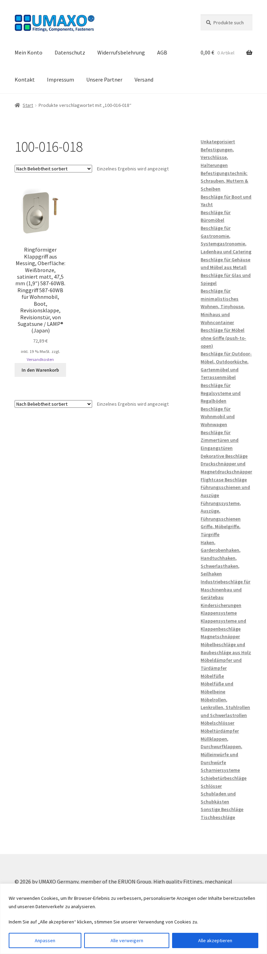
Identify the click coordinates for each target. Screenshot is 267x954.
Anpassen (45, 940)
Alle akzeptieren (215, 940)
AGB (162, 52)
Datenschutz (70, 52)
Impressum (60, 79)
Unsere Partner (104, 79)
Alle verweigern (127, 940)
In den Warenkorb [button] (40, 370)
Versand (144, 79)
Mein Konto (28, 52)
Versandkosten (40, 359)
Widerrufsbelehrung (121, 52)
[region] (133, 919)
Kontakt (25, 79)
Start (28, 105)
